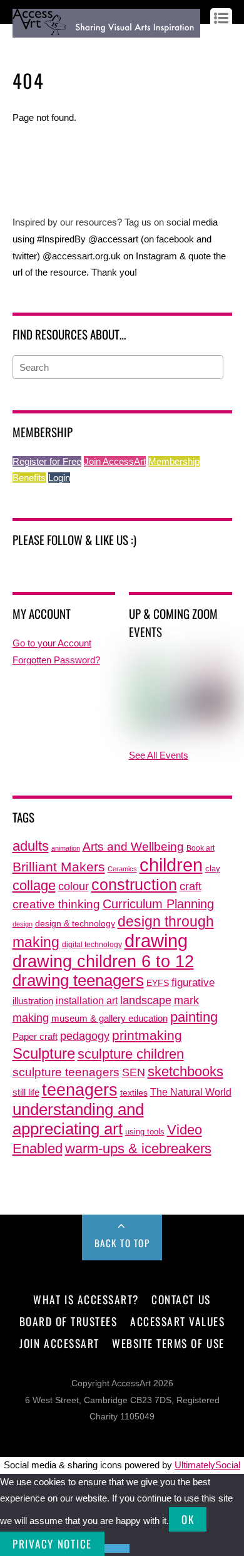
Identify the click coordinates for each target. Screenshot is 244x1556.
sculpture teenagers (66, 1072)
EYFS (157, 983)
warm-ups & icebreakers (138, 1148)
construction (134, 884)
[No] (117, 1548)
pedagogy (84, 1035)
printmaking (147, 1035)
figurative (193, 982)
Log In (24, 47)
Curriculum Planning (158, 904)
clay (212, 868)
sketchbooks (185, 1071)
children (171, 864)
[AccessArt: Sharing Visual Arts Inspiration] (107, 31)
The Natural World (190, 1091)
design (23, 924)
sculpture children (131, 1054)
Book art (200, 848)
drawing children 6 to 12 (103, 961)
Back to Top (122, 1243)
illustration (33, 1000)
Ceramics (122, 869)
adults (31, 846)
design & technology (75, 923)
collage (34, 885)
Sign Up (57, 47)
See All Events (158, 755)
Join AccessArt (115, 461)
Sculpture (44, 1053)
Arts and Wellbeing (133, 846)
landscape (145, 1000)
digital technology (92, 944)
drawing (156, 941)
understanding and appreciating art (78, 1119)
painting (194, 1017)
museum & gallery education (109, 1019)
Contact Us (180, 1299)
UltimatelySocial (207, 1465)
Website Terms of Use (168, 1343)
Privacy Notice (52, 1544)
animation (65, 848)
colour (73, 886)
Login (59, 477)
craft (190, 886)
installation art (87, 1000)
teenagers (80, 1089)
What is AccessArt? (85, 1299)
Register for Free (47, 461)
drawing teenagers (78, 980)
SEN (133, 1072)
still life (26, 1092)
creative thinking (56, 904)
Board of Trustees (68, 1321)
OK (187, 1519)
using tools (145, 1132)
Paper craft (35, 1037)
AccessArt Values (177, 1321)
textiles (134, 1092)
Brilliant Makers (59, 866)
